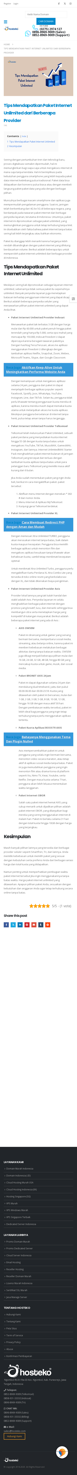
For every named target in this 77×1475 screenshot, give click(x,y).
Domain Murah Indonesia (19, 1168)
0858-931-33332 (12, 1398)
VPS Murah (12, 1203)
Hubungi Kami (13, 1314)
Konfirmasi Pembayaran (19, 1356)
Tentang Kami (13, 1321)
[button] (7, 22)
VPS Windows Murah (17, 1210)
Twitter (13, 924)
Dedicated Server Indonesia (21, 1224)
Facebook (6, 924)
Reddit (47, 924)
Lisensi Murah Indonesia (19, 1283)
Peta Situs (11, 1328)
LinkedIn (20, 924)
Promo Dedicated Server (19, 1248)
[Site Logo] (11, 28)
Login (15, 3)
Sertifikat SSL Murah (16, 1290)
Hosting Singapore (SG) (18, 1196)
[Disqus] (38, 988)
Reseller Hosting (15, 1269)
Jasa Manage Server (16, 1297)
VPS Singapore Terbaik (18, 1217)
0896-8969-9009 (12, 1402)
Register (7, 3)
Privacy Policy (13, 1342)
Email (33, 924)
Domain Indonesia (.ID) (18, 1175)
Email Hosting (13, 1262)
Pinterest (27, 924)
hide (24, 136)
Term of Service (14, 1335)
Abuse (9, 1349)
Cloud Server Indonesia (18, 1255)
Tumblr (40, 924)
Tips (5, 125)
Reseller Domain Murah (18, 1276)
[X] (64, 3)
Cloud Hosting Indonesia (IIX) (21, 1189)
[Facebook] (58, 3)
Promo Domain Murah (18, 1241)
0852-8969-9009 (12, 1394)
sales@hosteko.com (15, 1430)
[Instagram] (70, 3)
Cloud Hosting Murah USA (19, 1182)
